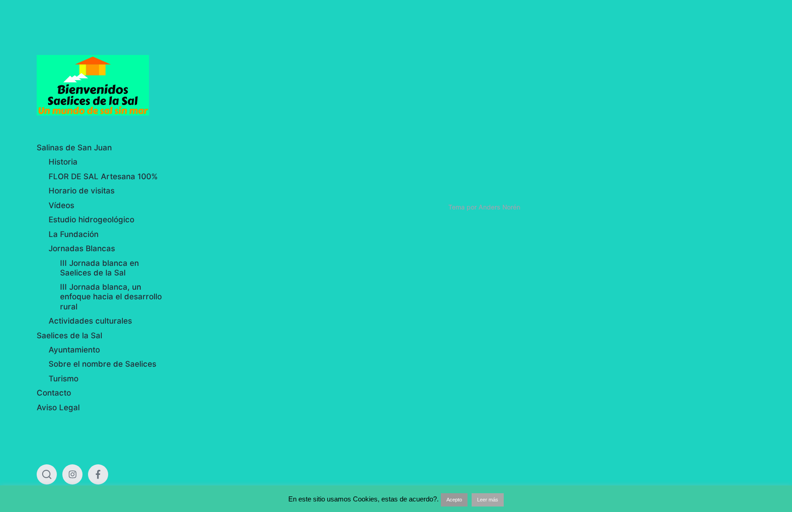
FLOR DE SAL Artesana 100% (103, 176)
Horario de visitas (82, 190)
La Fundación (74, 234)
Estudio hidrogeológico (91, 219)
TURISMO (668, 82)
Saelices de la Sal (69, 335)
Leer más (487, 499)
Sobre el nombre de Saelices (102, 364)
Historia (63, 161)
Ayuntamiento (74, 349)
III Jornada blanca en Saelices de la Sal (99, 268)
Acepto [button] (454, 499)
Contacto (54, 392)
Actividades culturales (90, 320)
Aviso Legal (58, 407)
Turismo (63, 378)
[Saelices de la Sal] (102, 85)
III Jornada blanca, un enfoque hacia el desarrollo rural (111, 296)
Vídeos (61, 205)
